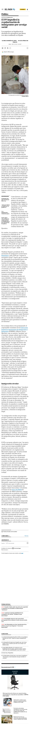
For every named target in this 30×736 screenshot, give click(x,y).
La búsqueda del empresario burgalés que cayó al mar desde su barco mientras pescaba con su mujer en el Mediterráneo (15, 643)
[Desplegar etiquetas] (28, 543)
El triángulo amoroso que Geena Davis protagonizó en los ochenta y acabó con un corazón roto (14, 620)
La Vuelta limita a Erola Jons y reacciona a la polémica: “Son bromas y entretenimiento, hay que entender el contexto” (15, 657)
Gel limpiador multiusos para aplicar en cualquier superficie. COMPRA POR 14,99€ (20, 701)
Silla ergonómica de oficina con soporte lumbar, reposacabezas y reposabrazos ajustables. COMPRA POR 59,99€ (15, 695)
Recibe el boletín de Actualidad (10, 531)
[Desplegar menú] (2, 9)
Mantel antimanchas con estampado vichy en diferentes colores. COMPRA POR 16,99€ (20, 718)
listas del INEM (17, 490)
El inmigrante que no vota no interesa (5, 200)
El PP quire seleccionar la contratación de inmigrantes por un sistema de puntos (5, 220)
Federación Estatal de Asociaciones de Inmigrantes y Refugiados (14, 329)
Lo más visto (4, 633)
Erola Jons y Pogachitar (8, 652)
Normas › (27, 535)
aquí (22, 553)
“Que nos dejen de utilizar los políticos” (5, 206)
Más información (4, 549)
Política (4, 14)
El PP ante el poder (10, 543)
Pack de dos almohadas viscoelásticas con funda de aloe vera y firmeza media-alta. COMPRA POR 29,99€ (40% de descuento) (20, 711)
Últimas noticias (5, 604)
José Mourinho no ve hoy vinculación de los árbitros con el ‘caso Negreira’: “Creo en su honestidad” (14, 626)
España (3, 543)
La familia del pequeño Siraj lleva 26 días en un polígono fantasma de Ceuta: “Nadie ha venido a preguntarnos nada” (15, 638)
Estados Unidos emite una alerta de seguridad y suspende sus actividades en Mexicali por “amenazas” (14, 608)
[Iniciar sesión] (27, 9)
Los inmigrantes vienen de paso (5, 212)
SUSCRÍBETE (22, 9)
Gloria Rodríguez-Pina (9, 40)
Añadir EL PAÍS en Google (9, 51)
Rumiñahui (5, 255)
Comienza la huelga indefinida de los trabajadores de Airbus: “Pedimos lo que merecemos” (12, 614)
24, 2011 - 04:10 (16, 44)
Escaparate (15, 672)
